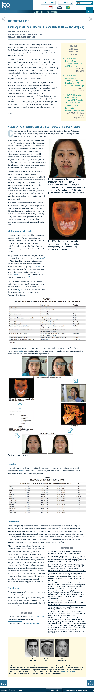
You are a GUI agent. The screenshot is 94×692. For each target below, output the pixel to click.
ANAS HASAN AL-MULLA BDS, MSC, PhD (25, 34)
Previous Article (3, 19)
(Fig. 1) (41, 258)
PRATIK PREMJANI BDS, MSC (20, 31)
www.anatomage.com (36, 617)
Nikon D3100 (19, 274)
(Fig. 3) (20, 351)
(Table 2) (21, 470)
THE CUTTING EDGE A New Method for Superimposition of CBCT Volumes (74, 62)
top (3, 682)
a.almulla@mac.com (67, 671)
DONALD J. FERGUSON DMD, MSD (21, 37)
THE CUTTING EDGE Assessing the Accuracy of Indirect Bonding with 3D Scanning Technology (74, 80)
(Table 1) (36, 266)
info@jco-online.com (86, 690)
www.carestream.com (15, 621)
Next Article (90, 19)
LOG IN (66, 3)
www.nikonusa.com (32, 623)
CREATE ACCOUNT (48, 3)
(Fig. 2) (19, 289)
